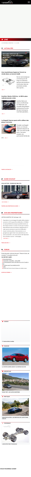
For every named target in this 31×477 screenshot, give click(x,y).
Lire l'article (4, 201)
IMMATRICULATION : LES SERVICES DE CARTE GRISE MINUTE (15, 418)
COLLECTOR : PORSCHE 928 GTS (11, 183)
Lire (3, 89)
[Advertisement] (15, 21)
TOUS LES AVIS (5, 242)
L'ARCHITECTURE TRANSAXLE (9, 444)
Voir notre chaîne (8, 341)
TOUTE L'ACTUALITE (6, 169)
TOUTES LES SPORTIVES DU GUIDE (9, 206)
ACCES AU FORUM (5, 272)
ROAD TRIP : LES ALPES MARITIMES (11, 392)
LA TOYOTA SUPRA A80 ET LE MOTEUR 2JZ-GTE (14, 366)
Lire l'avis (5, 238)
